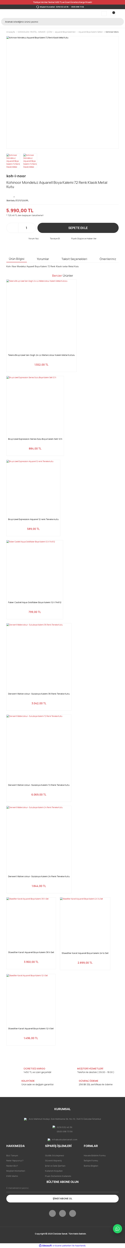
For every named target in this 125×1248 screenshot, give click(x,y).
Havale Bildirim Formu (95, 1155)
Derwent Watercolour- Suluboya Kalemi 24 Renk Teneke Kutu (39, 876)
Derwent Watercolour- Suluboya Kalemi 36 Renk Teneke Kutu (39, 693)
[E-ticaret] (62, 1245)
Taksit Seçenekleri (74, 259)
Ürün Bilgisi (16, 259)
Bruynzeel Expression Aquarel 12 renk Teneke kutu (33, 519)
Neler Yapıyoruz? (14, 1160)
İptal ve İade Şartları (55, 1165)
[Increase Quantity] (31, 228)
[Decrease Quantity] (21, 228)
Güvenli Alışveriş (53, 1160)
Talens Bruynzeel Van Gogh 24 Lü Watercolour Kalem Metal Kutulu (41, 355)
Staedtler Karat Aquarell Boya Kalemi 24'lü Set (85, 953)
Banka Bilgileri (91, 1165)
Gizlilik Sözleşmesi (54, 1155)
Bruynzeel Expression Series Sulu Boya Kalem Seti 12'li (35, 439)
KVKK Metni (12, 1176)
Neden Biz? (12, 1165)
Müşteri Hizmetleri (15, 1170)
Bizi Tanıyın (12, 1155)
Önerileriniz (108, 259)
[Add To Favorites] (14, 194)
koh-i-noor (16, 176)
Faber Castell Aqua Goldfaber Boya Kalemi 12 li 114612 (34, 602)
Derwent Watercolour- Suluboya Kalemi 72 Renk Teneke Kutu (38, 785)
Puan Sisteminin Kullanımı (58, 1176)
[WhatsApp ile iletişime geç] (117, 1228)
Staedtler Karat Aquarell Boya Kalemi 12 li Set (31, 1028)
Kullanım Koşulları (54, 1170)
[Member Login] (104, 13)
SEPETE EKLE (78, 228)
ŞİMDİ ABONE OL (62, 1198)
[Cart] (112, 13)
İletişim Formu (91, 1160)
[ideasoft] (45, 1245)
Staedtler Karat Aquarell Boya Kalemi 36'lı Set (31, 952)
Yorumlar (43, 259)
